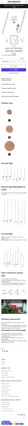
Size (2, 58)
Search (3, 364)
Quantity (22, 58)
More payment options (13, 73)
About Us (3, 362)
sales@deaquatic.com (6, 370)
